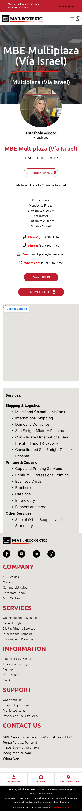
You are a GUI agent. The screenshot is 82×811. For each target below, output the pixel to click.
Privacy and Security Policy (20, 715)
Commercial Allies (15, 587)
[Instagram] (51, 554)
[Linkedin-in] (36, 554)
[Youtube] (21, 554)
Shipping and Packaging (19, 639)
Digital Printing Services (19, 628)
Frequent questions (16, 705)
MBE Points (10, 674)
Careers (8, 582)
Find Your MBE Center (18, 658)
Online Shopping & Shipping (21, 617)
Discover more (65, 6)
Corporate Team (14, 593)
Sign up (8, 669)
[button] (72, 18)
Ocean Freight (12, 623)
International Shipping (18, 633)
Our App (8, 680)
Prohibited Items (14, 710)
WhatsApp (11, 758)
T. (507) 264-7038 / (17, 747)
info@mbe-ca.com (17, 753)
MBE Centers (12, 598)
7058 (36, 747)
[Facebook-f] (6, 554)
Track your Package (16, 664)
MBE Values (11, 576)
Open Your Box (13, 699)
